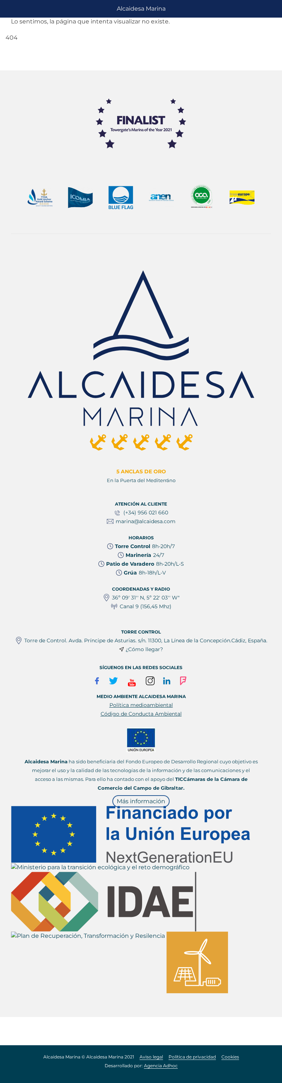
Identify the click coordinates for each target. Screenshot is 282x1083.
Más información (141, 801)
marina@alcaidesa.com (146, 521)
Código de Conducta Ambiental (141, 714)
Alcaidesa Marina (141, 8)
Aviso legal (151, 1057)
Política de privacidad (192, 1057)
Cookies (230, 1057)
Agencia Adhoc (161, 1065)
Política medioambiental (141, 705)
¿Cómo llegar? (144, 649)
